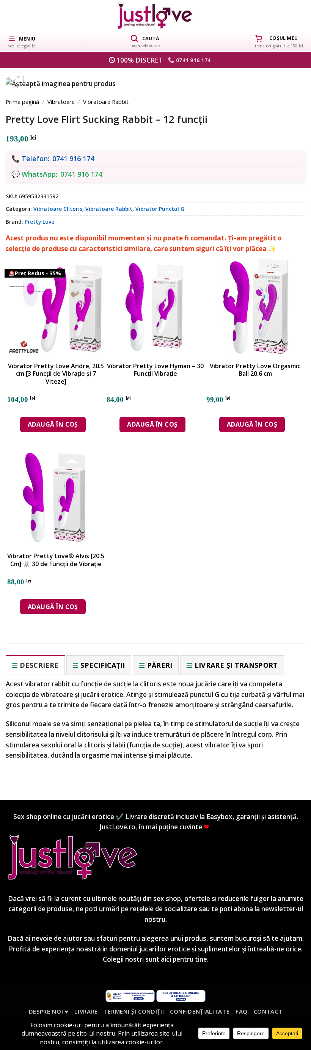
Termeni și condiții (134, 1011)
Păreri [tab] (160, 665)
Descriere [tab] (39, 665)
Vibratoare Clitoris (57, 208)
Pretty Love (39, 221)
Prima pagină (22, 101)
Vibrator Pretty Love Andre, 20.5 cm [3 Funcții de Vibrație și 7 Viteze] (56, 374)
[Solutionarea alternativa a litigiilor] (130, 995)
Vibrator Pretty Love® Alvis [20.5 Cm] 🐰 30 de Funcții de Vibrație (55, 560)
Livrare (86, 1011)
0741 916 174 (73, 158)
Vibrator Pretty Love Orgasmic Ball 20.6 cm (255, 370)
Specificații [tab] (102, 665)
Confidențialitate (199, 1011)
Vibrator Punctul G (159, 208)
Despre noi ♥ (49, 1011)
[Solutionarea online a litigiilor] (181, 995)
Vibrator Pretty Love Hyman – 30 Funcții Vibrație (155, 370)
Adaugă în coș (53, 424)
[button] (22, 41)
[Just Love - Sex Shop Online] (155, 15)
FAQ (242, 1011)
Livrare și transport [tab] (236, 665)
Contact (268, 1011)
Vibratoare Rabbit (106, 101)
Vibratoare (61, 101)
